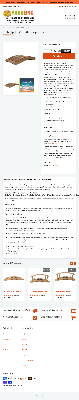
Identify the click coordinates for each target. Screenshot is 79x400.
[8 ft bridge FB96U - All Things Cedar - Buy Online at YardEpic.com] (20, 60)
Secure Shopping (45, 179)
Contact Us (6, 350)
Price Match (31, 179)
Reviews (22, 179)
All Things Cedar (54, 165)
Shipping (24, 339)
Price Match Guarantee (29, 350)
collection (54, 143)
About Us (6, 344)
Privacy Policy (26, 355)
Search (24, 366)
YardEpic (42, 396)
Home (4, 28)
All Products (6, 339)
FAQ (23, 334)
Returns (24, 344)
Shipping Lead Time (10, 179)
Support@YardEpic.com (69, 6)
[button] (7, 35)
